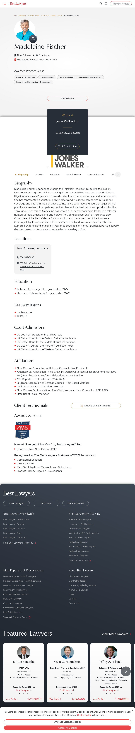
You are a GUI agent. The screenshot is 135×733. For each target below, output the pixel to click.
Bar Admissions (73, 174)
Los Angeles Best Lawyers (81, 524)
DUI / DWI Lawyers (12, 599)
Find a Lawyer (20, 15)
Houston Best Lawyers (79, 537)
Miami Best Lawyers (78, 555)
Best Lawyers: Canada (14, 524)
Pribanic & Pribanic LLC (110, 668)
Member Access (76, 503)
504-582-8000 (27, 257)
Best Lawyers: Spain (12, 533)
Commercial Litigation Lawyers (18, 607)
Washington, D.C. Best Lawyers (84, 533)
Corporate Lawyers (12, 603)
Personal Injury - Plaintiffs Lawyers (19, 576)
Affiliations (116, 174)
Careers (72, 599)
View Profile (11, 699)
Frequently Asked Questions (82, 585)
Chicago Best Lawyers (79, 528)
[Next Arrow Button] (118, 174)
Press (71, 594)
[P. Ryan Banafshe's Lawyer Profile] (24, 656)
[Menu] (4, 3)
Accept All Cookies (67, 728)
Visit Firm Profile (67, 146)
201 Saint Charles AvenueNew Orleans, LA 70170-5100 (32, 266)
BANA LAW (23, 668)
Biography (23, 174)
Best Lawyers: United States (16, 519)
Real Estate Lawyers (12, 612)
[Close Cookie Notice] (132, 710)
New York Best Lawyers (80, 519)
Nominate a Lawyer (78, 590)
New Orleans (56, 15)
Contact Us (74, 603)
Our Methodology (77, 581)
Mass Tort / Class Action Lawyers (19, 585)
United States (33, 15)
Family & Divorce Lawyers (15, 590)
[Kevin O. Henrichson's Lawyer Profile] (67, 656)
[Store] (106, 4)
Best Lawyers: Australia (14, 528)
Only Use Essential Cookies (67, 721)
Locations (39, 174)
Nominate (46, 503)
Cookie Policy (84, 715)
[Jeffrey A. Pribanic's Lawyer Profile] (111, 656)
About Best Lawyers (78, 576)
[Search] (101, 4)
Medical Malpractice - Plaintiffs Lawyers (22, 581)
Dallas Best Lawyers (78, 542)
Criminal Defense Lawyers (15, 594)
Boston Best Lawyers (79, 551)
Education (55, 174)
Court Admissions (96, 174)
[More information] (31, 689)
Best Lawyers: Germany (14, 537)
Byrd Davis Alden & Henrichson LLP (67, 668)
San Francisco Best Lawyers (82, 546)
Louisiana (45, 15)
